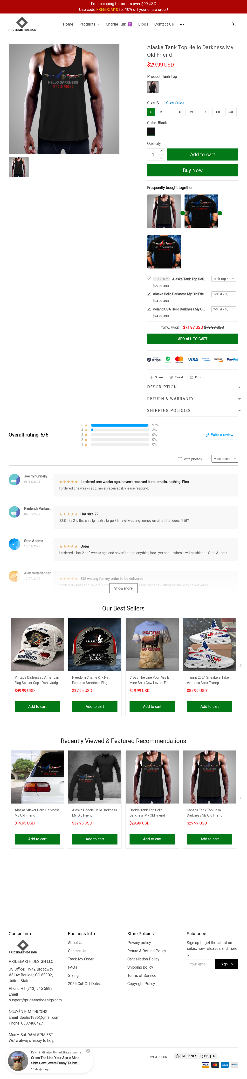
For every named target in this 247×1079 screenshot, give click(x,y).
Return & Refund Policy (146, 951)
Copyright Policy (141, 983)
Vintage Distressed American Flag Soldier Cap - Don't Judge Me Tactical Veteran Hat (37, 681)
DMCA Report (159, 1057)
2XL (192, 112)
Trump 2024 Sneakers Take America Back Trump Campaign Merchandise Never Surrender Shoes (208, 681)
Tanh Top (169, 76)
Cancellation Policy (143, 959)
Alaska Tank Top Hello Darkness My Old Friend (189, 279)
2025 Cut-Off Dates (84, 983)
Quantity (154, 143)
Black (162, 123)
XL (180, 112)
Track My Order (81, 959)
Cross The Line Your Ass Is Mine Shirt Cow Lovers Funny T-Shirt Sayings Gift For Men (151, 681)
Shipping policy (140, 967)
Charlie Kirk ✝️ (119, 24)
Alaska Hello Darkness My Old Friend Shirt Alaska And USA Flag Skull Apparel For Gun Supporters (179, 294)
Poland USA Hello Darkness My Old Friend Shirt (179, 309)
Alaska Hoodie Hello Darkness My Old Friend (94, 812)
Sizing (73, 975)
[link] (18, 1061)
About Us (75, 942)
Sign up (227, 964)
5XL (230, 112)
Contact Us (164, 24)
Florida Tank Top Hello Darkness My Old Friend (147, 812)
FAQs (72, 967)
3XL (205, 112)
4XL (218, 112)
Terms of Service (141, 975)
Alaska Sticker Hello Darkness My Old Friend (37, 812)
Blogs (143, 24)
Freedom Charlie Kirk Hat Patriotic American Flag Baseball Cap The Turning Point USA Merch (91, 681)
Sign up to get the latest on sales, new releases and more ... (212, 948)
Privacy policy (139, 942)
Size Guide (175, 103)
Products (87, 24)
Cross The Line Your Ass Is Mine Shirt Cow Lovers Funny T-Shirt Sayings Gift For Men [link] (55, 1063)
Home (68, 24)
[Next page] (241, 666)
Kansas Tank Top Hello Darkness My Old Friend (204, 812)
